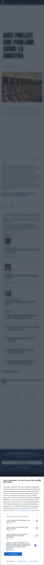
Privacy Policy (33, 561)
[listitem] (22, 516)
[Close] (40, 480)
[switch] (36, 521)
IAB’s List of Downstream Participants (24, 510)
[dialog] (22, 521)
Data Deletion (10, 561)
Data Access (22, 561)
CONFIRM (13, 554)
